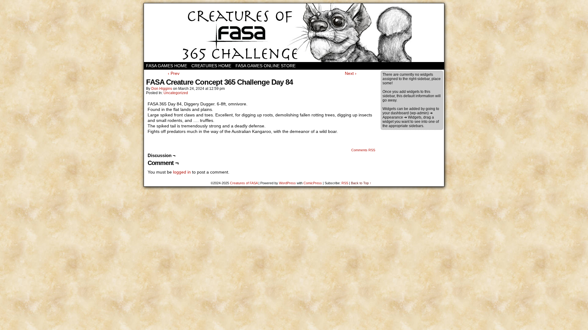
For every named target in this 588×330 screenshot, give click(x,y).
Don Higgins (161, 88)
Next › (350, 73)
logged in (182, 172)
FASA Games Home (166, 65)
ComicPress (312, 183)
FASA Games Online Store (266, 65)
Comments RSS (363, 150)
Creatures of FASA (244, 183)
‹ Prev (173, 73)
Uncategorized (176, 93)
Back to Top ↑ (361, 183)
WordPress (287, 183)
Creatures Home (211, 65)
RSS (344, 183)
